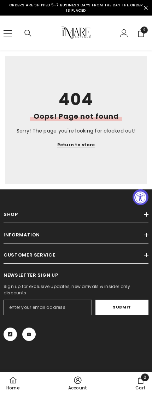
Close (145, 8)
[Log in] (124, 33)
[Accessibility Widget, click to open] (140, 197)
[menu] (8, 33)
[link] (78, 383)
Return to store (76, 145)
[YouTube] (29, 334)
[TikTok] (10, 334)
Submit (122, 307)
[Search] (28, 33)
